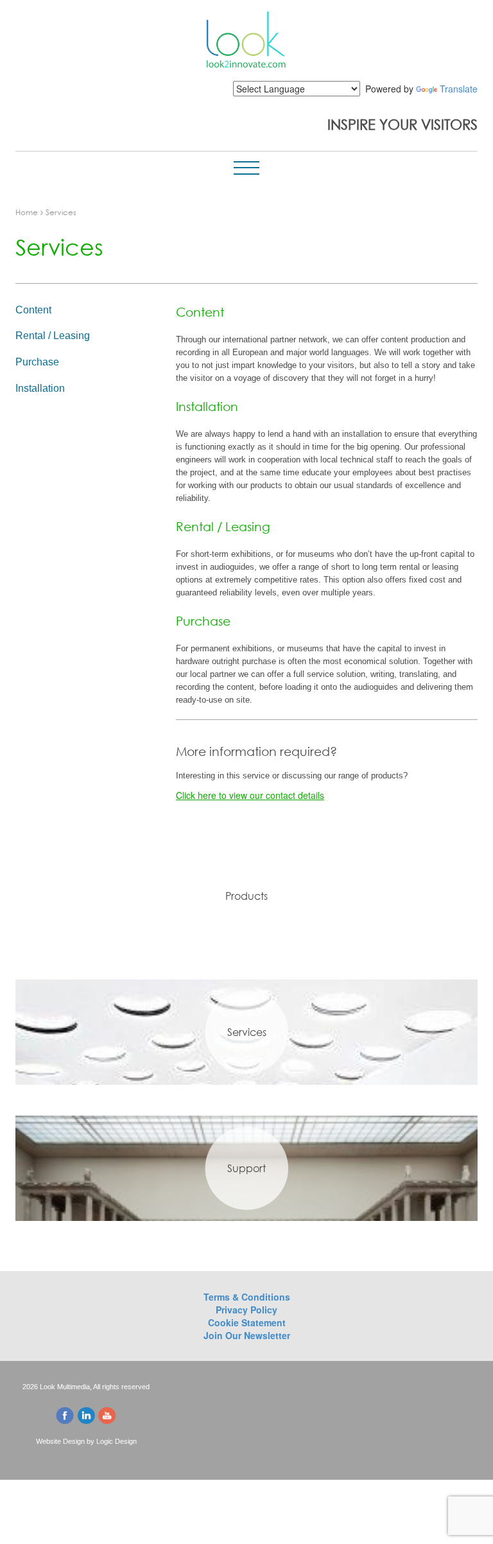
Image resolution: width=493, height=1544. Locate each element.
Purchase (37, 361)
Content (33, 309)
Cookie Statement (247, 1322)
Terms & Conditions (246, 1296)
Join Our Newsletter (246, 1335)
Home (26, 212)
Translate (459, 88)
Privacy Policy (246, 1309)
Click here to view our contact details (250, 795)
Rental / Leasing (52, 335)
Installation (40, 388)
